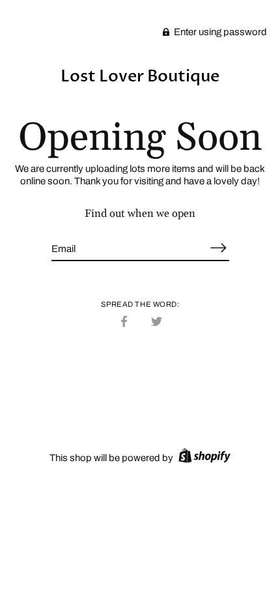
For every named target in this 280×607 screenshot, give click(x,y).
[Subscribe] (218, 248)
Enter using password (219, 32)
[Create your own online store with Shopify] (203, 458)
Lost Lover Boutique (140, 76)
